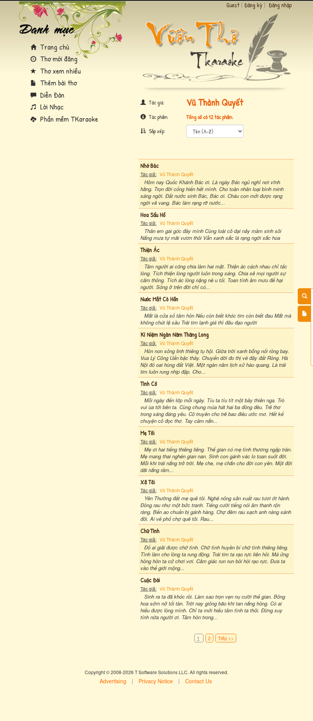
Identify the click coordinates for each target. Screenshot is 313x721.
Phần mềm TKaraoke (68, 119)
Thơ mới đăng (57, 58)
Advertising (113, 681)
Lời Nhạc (51, 106)
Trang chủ (53, 47)
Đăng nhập (280, 5)
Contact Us (198, 681)
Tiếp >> (226, 638)
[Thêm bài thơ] (304, 314)
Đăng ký (253, 5)
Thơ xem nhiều (59, 71)
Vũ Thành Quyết (176, 174)
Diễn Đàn (51, 95)
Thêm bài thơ (57, 82)
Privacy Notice (156, 681)
